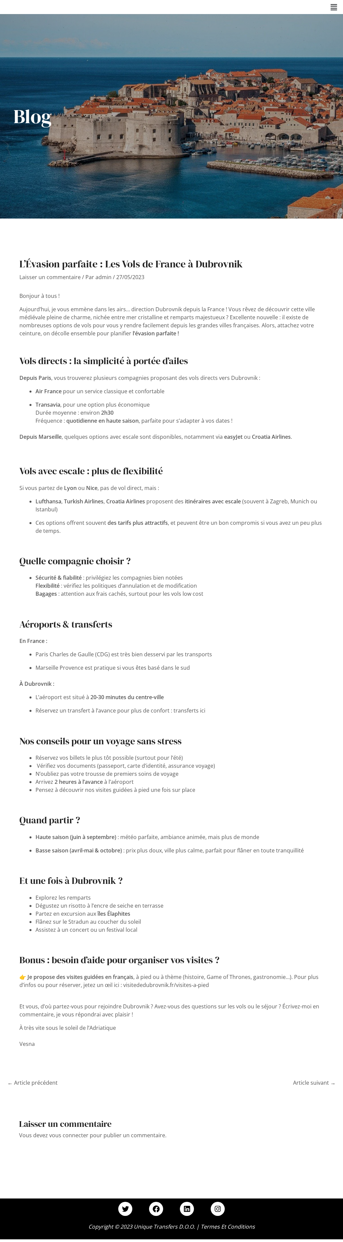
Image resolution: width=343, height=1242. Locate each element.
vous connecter (68, 1135)
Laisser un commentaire (50, 277)
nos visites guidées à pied (117, 790)
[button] (334, 7)
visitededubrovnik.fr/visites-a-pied (166, 985)
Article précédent (32, 1082)
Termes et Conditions (228, 1226)
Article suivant (314, 1082)
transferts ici (189, 710)
